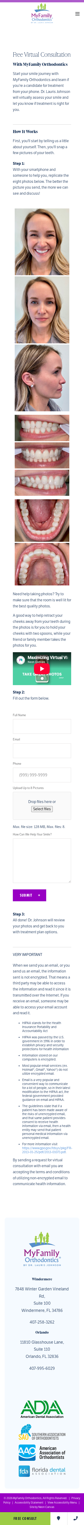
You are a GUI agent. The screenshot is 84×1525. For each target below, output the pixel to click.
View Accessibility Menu (62, 1502)
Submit (26, 895)
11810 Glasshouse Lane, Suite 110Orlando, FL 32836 (42, 1349)
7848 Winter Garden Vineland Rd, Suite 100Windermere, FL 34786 (42, 1299)
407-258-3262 (42, 1322)
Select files (42, 809)
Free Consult (25, 1518)
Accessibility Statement (29, 1502)
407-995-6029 (42, 1368)
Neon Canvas (46, 1507)
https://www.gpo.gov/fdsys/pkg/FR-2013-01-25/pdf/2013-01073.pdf (47, 1150)
